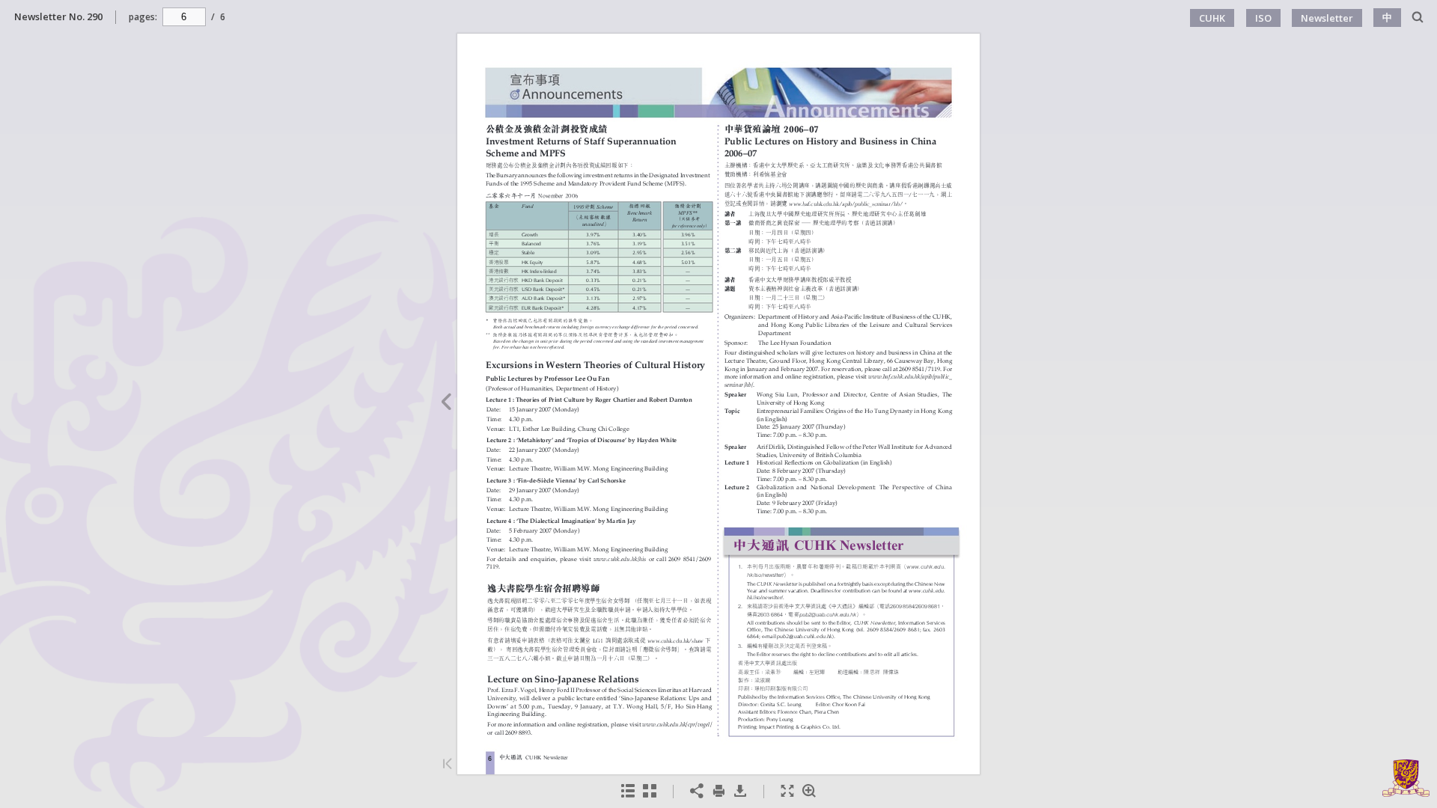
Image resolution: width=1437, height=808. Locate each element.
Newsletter (1327, 18)
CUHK (1212, 18)
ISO (1263, 18)
